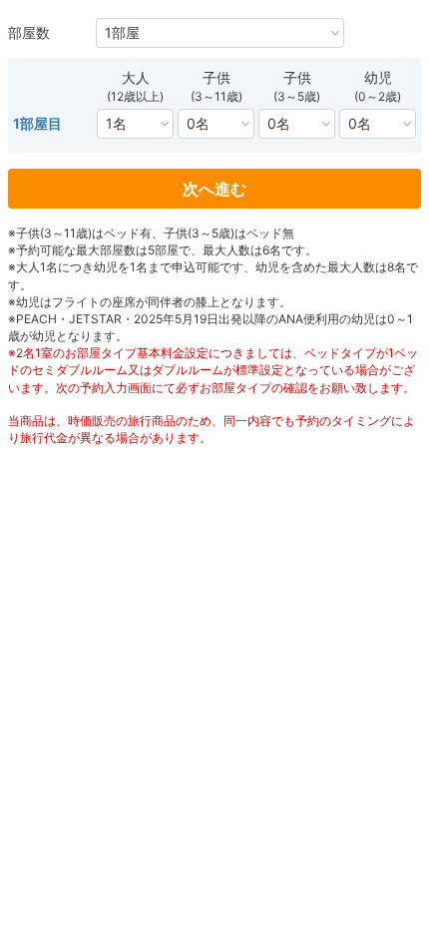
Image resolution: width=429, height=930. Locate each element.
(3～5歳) (296, 96)
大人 (136, 77)
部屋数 (29, 32)
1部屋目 (37, 123)
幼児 (378, 77)
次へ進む (214, 189)
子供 (216, 77)
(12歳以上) (135, 96)
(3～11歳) (216, 96)
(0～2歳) (377, 96)
